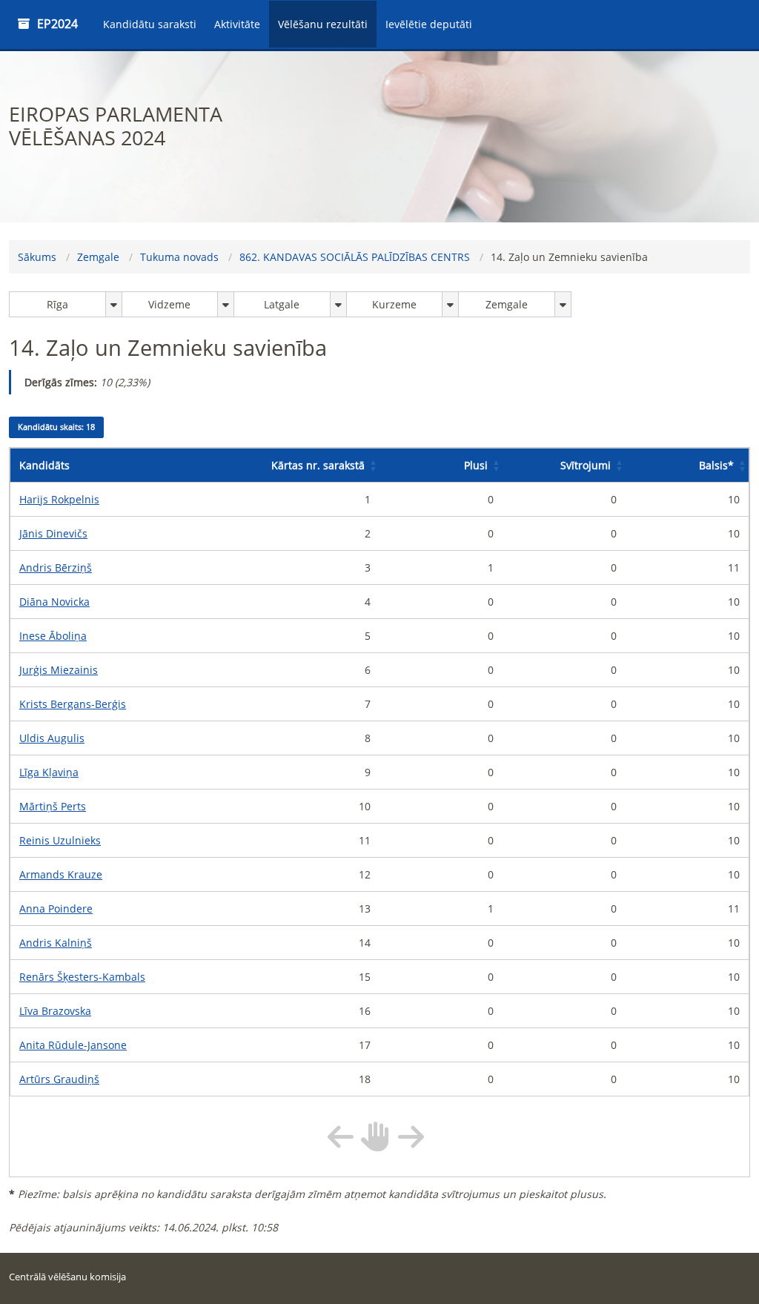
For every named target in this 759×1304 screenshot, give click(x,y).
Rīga (57, 304)
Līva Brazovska (55, 1011)
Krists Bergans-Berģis (72, 704)
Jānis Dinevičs (53, 533)
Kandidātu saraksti (149, 24)
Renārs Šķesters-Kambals (82, 977)
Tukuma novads (179, 257)
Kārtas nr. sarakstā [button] (318, 465)
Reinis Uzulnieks (60, 840)
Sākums (37, 257)
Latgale (281, 304)
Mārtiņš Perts (52, 806)
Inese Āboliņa (53, 636)
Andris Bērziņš (55, 567)
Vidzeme (169, 304)
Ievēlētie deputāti (428, 24)
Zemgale (98, 257)
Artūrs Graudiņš (59, 1079)
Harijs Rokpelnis (59, 499)
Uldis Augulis (51, 738)
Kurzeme (394, 304)
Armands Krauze (60, 874)
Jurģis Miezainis (58, 670)
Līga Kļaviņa (49, 772)
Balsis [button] (716, 465)
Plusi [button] (476, 465)
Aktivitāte (237, 24)
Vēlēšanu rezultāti (323, 24)
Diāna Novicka (54, 602)
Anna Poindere (56, 908)
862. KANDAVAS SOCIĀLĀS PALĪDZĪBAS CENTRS (354, 257)
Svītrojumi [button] (585, 465)
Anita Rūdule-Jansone (73, 1045)
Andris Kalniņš (55, 943)
